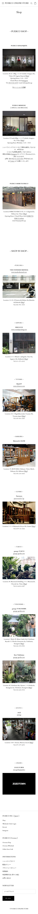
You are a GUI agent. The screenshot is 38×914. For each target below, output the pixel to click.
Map (27, 76)
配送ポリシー (7, 865)
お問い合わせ (7, 878)
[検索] (31, 3)
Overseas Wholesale (8, 846)
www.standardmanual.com (19, 272)
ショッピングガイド (9, 861)
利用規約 (5, 871)
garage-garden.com (19, 553)
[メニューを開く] (3, 3)
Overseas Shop (7, 842)
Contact (12, 161)
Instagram (25, 81)
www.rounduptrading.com (19, 330)
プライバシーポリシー (9, 868)
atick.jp (19, 715)
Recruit (5, 827)
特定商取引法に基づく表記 (11, 875)
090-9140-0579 (13, 83)
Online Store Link (8, 849)
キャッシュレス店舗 (19, 87)
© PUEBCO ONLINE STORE (19, 909)
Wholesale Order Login (9, 824)
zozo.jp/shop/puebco (19, 770)
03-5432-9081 (19, 159)
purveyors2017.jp (19, 498)
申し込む (8, 898)
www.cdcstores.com (19, 386)
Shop (4, 820)
